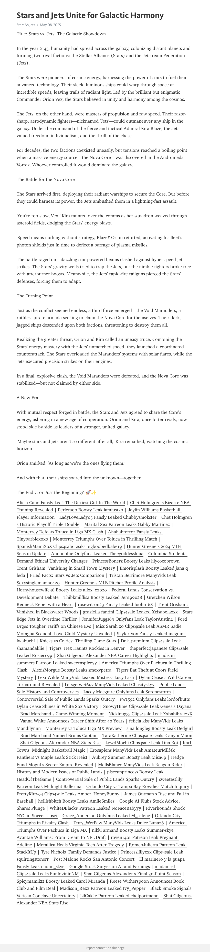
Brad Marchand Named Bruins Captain (59, 735)
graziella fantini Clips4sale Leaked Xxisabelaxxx (130, 612)
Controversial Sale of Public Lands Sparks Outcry (66, 699)
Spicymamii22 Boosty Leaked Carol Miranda (61, 881)
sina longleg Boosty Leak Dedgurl (160, 728)
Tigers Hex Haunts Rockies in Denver (87, 648)
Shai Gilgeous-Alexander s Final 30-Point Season (132, 874)
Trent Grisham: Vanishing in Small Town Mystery (66, 568)
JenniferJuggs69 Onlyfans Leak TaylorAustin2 (127, 619)
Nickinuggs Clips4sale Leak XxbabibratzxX (150, 714)
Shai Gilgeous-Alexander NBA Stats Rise (60, 742)
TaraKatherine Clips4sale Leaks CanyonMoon (147, 735)
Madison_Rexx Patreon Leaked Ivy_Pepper (102, 888)
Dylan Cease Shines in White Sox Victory (57, 706)
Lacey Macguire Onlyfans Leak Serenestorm (127, 692)
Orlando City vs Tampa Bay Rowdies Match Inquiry (137, 786)
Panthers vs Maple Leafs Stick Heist (52, 757)
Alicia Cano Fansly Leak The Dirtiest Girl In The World (71, 502)
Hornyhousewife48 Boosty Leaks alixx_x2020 (62, 590)
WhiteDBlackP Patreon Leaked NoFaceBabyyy (95, 808)
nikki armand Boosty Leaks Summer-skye (133, 830)
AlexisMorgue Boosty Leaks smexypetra (71, 670)
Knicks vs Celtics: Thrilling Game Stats (78, 641)
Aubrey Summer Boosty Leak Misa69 (129, 757)
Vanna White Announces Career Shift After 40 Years (72, 721)
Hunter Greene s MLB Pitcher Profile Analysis (110, 583)
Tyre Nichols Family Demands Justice (78, 852)
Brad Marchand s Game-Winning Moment (62, 714)
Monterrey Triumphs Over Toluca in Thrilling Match (105, 539)
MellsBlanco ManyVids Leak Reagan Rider (140, 764)
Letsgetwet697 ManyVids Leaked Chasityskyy (109, 684)
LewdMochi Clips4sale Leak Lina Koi (142, 742)
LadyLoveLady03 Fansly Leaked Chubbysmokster (107, 517)
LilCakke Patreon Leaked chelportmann (119, 896)
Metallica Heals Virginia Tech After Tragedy (80, 845)
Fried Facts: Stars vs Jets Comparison (67, 575)
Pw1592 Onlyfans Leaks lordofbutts (155, 699)
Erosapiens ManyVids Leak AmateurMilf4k (132, 750)
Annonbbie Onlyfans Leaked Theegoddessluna (97, 553)
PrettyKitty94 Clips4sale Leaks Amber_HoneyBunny (68, 794)
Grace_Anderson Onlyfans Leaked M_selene (106, 815)
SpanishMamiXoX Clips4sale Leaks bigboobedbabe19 (69, 546)
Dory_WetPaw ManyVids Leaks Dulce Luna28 (119, 823)
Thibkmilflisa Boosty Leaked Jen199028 (103, 597)
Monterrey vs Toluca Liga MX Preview (84, 728)
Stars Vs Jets (26, 25)
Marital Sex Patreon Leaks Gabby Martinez (127, 524)
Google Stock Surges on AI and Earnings (109, 866)
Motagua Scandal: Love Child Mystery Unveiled (64, 633)
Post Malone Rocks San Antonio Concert (94, 859)
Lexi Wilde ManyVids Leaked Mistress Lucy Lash (86, 677)
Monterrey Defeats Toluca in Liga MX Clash (60, 532)
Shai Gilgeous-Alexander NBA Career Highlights (105, 655)
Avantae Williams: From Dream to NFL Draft (61, 837)
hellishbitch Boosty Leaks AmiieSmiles (76, 801)
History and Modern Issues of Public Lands (59, 772)
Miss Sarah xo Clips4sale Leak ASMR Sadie (139, 626)
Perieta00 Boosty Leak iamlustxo (90, 510)
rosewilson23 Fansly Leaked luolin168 (115, 604)
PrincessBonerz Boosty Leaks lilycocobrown (136, 561)
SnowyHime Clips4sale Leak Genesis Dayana (147, 706)
